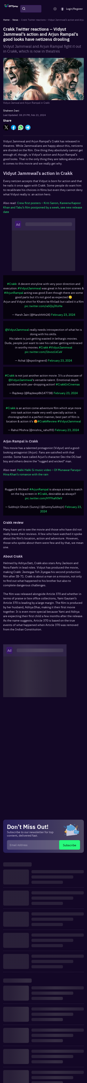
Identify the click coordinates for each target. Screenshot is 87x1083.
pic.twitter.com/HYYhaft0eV (43, 498)
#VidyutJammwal (29, 288)
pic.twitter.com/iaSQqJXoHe (43, 306)
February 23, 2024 (63, 314)
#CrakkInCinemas (68, 384)
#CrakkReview (47, 421)
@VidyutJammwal (17, 329)
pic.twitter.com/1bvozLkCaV (43, 352)
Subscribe (69, 845)
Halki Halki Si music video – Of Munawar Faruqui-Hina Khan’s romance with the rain (42, 472)
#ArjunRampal (13, 292)
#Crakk (11, 284)
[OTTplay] (11, 9)
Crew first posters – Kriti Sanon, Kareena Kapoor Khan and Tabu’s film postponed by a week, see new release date (42, 207)
